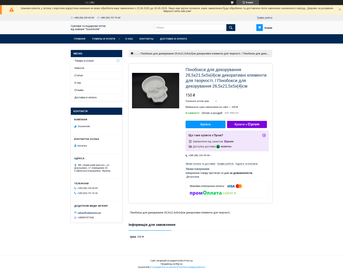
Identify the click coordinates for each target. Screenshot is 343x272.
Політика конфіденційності (191, 267)
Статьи (78, 75)
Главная (79, 38)
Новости (79, 68)
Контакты (146, 38)
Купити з (241, 124)
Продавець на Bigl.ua (171, 264)
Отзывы (79, 90)
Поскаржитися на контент (164, 267)
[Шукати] (230, 27)
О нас (129, 38)
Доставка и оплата (173, 38)
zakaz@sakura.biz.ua (89, 212)
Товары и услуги (103, 38)
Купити (205, 124)
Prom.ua (188, 260)
